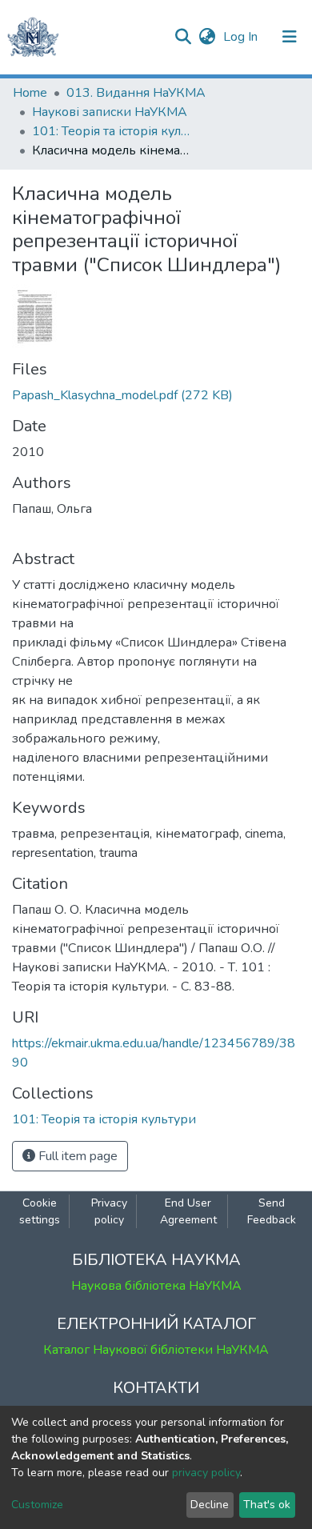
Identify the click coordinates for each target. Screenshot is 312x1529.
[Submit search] (183, 36)
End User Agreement (188, 1211)
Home (30, 93)
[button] (207, 36)
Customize (37, 1504)
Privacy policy (109, 1211)
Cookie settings (39, 1211)
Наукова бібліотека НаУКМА (156, 1286)
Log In (242, 37)
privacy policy (206, 1472)
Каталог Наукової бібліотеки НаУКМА (156, 1350)
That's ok (266, 1504)
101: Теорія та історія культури (112, 131)
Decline (209, 1504)
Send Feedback (271, 1211)
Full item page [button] (76, 1156)
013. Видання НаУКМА (136, 93)
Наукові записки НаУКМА (109, 112)
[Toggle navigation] (289, 37)
